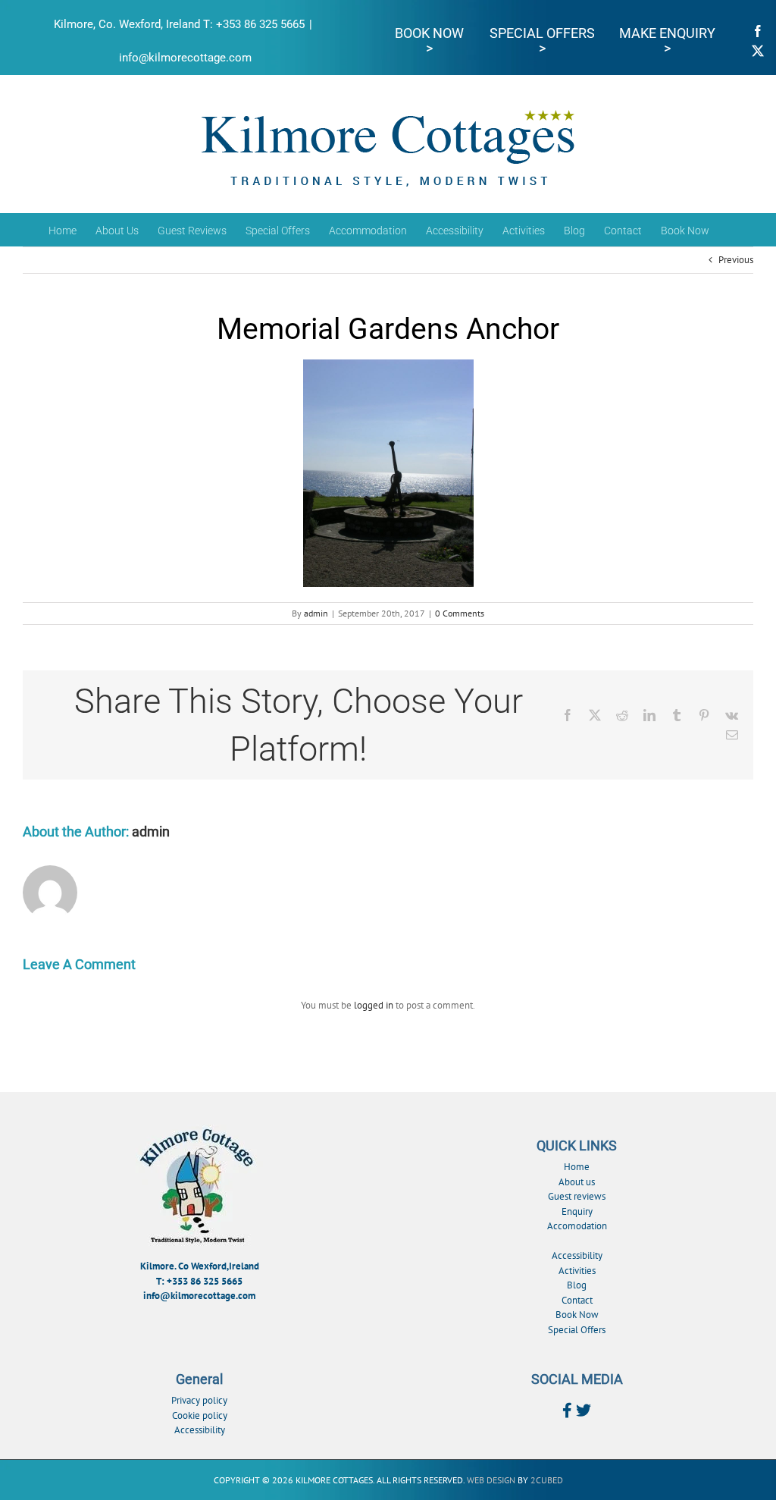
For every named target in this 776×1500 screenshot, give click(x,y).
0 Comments (459, 613)
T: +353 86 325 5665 (199, 1281)
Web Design (491, 1480)
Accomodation (577, 1225)
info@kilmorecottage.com (185, 57)
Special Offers (576, 1329)
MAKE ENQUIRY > (667, 40)
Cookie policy (199, 1415)
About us (577, 1181)
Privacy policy (199, 1400)
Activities (577, 1270)
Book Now (577, 1314)
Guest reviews (576, 1196)
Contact (577, 1300)
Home (577, 1166)
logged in (373, 1005)
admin (316, 613)
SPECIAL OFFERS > (542, 40)
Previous (735, 259)
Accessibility (577, 1255)
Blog (577, 1285)
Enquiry (577, 1211)
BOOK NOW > (429, 40)
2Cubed (546, 1480)
